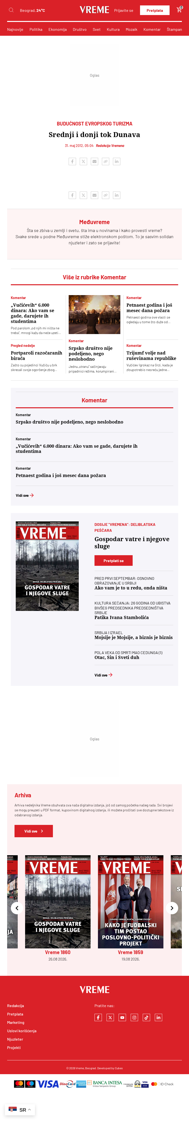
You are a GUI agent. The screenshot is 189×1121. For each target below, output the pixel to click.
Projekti (14, 1047)
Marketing (15, 1022)
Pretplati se (114, 560)
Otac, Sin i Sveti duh (116, 657)
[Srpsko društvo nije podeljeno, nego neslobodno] (94, 314)
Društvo (80, 29)
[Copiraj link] (105, 161)
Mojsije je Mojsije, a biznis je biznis (133, 637)
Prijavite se (123, 10)
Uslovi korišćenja (21, 1030)
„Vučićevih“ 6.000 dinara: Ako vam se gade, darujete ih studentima (32, 313)
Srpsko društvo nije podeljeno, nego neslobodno (90, 354)
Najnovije (15, 29)
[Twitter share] (83, 161)
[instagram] (134, 1017)
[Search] (11, 10)
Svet (97, 29)
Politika (36, 29)
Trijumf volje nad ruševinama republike (151, 355)
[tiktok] (146, 1017)
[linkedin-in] (158, 1017)
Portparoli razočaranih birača (36, 355)
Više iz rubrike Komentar (94, 277)
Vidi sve (22, 495)
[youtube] (122, 1017)
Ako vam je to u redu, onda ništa (130, 587)
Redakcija (15, 1005)
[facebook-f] (98, 1017)
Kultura (113, 29)
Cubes (119, 1068)
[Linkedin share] (116, 161)
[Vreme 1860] (47, 566)
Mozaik (131, 29)
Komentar (152, 29)
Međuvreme (68, 236)
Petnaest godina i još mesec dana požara (149, 307)
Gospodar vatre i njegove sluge (132, 543)
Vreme (80, 1068)
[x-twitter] (110, 1017)
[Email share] (94, 161)
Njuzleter (15, 1039)
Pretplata (155, 10)
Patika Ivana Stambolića (121, 617)
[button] (17, 908)
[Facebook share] (72, 161)
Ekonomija (57, 29)
